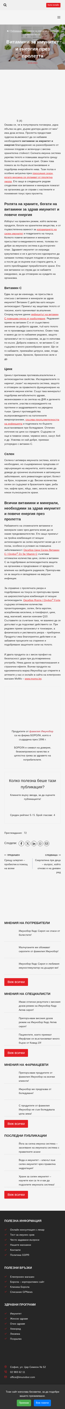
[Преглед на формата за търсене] (5, 5)
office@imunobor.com (22, 1377)
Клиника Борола (19, 1286)
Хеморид (15, 1328)
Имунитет (15, 1313)
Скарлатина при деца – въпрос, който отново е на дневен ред (48, 864)
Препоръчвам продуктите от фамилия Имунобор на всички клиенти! (37, 1076)
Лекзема (15, 1333)
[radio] (20, 808)
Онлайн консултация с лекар (27, 1229)
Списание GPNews (21, 1291)
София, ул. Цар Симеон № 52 (28, 1367)
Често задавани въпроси (24, 1239)
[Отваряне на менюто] (59, 17)
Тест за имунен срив (22, 1234)
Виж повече (42, 1402)
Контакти (15, 1249)
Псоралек (15, 1338)
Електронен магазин (22, 1276)
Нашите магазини (20, 1244)
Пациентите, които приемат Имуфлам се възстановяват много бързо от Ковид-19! (39, 1038)
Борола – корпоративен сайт (27, 1281)
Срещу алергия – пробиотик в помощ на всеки (16, 862)
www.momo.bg (33, 678)
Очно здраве (17, 1323)
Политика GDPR (19, 1254)
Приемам (24, 1402)
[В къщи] (8, 31)
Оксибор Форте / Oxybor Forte (41, 600)
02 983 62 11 (17, 1372)
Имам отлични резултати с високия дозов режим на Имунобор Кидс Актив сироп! (39, 1005)
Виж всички (16, 982)
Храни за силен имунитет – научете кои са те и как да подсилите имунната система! (37, 1180)
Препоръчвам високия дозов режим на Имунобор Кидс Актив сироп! (38, 1022)
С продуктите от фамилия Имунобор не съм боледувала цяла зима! (37, 1109)
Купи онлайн (53, 5)
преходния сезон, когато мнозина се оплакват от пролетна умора (28, 177)
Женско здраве (19, 1318)
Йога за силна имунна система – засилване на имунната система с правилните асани (39, 1147)
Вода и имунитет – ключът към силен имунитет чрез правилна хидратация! (37, 1164)
